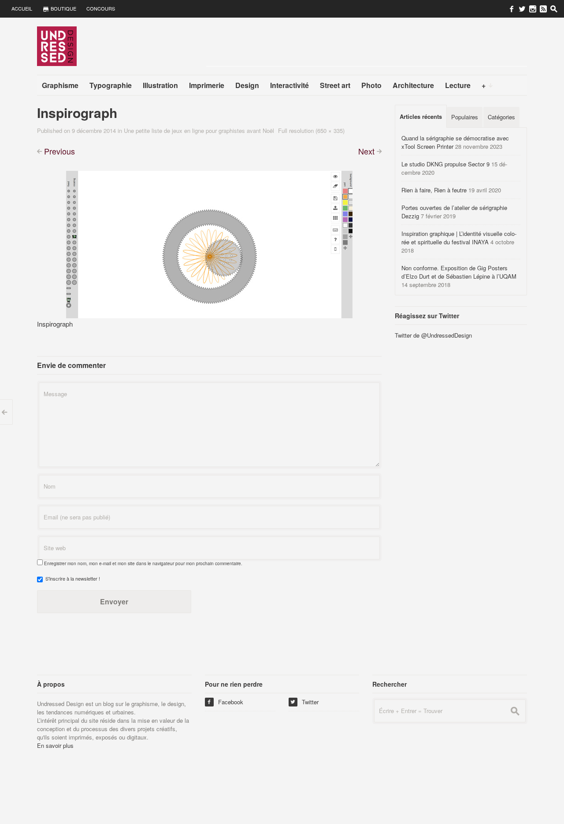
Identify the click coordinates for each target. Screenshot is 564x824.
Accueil (21, 8)
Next (366, 151)
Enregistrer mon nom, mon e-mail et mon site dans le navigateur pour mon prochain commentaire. (143, 563)
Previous (59, 151)
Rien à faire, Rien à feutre (434, 190)
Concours (100, 8)
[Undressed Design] (57, 46)
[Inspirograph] (209, 243)
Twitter (304, 702)
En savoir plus (55, 745)
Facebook (225, 702)
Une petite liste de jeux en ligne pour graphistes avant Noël (199, 130)
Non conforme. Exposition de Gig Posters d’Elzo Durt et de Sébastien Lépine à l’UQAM (458, 272)
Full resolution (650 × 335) (311, 130)
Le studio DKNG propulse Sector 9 (445, 164)
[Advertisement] (366, 46)
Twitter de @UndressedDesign (433, 335)
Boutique (62, 8)
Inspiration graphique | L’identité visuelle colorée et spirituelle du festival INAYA (458, 237)
